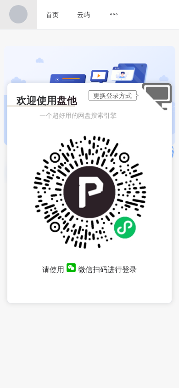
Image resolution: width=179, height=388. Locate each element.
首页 (52, 14)
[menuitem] (18, 14)
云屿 (83, 14)
